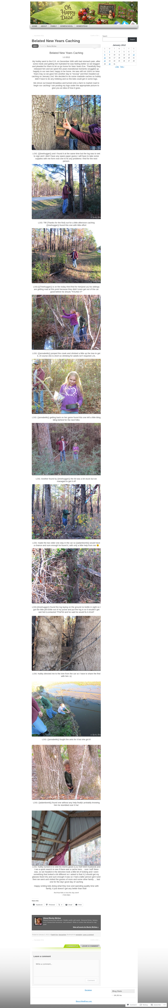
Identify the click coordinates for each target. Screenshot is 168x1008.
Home (34, 26)
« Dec (117, 67)
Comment (91, 980)
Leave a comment (88, 934)
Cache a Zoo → (95, 35)
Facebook (117, 23)
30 (109, 64)
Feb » (122, 67)
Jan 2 (35, 46)
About (44, 26)
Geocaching (62, 934)
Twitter (125, 23)
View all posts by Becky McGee (86, 927)
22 (105, 61)
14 (134, 55)
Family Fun (54, 934)
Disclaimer (88, 990)
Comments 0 (72, 946)
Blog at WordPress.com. (84, 1001)
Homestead (82, 26)
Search (105, 36)
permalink (79, 934)
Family (54, 26)
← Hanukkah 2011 (38, 35)
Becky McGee (51, 46)
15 (105, 58)
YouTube (133, 23)
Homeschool (66, 26)
